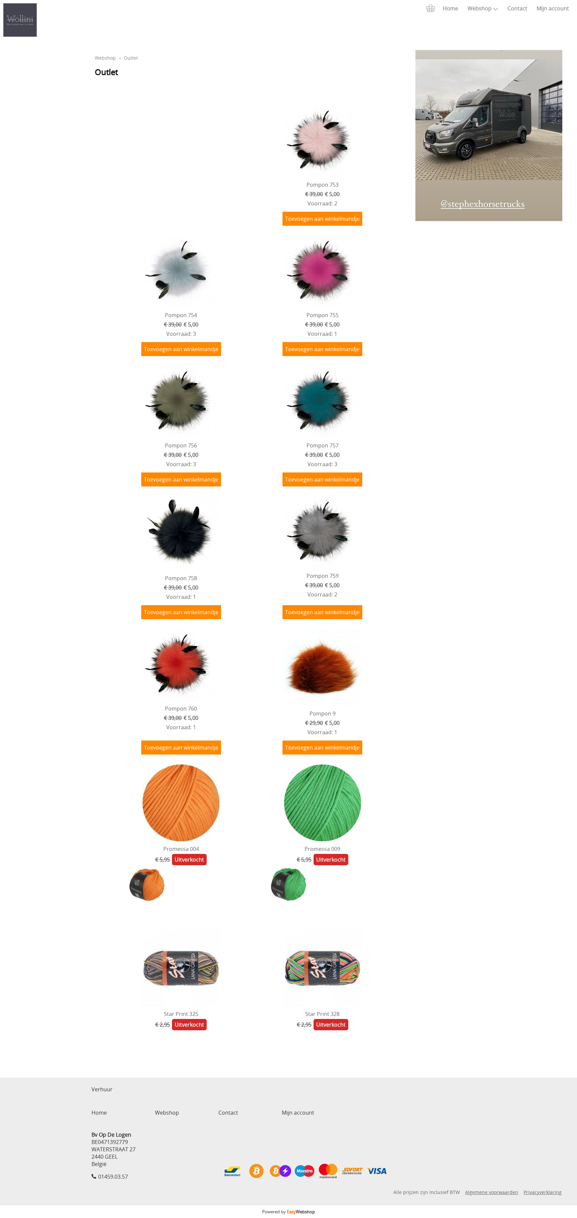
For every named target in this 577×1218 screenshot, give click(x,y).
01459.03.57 (113, 1176)
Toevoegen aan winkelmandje (322, 218)
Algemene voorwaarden (491, 1192)
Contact (517, 8)
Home (450, 8)
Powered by (288, 1212)
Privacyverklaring (543, 1192)
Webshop (479, 8)
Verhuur (102, 1089)
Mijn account (553, 8)
